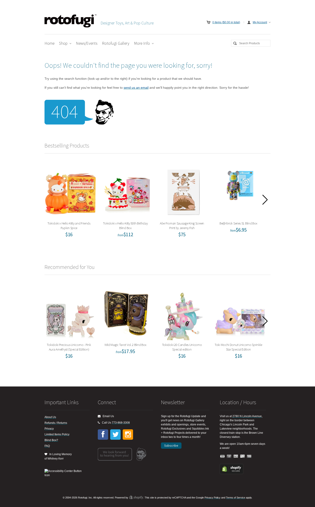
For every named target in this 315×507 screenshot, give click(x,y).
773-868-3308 (121, 422)
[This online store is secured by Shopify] (231, 473)
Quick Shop (73, 204)
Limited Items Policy (57, 434)
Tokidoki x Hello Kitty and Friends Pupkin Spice (70, 192)
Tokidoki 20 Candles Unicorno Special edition (183, 313)
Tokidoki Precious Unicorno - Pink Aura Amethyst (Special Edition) (70, 313)
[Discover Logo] (242, 456)
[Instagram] (128, 434)
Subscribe (171, 445)
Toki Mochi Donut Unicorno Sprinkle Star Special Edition (240, 313)
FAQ (47, 446)
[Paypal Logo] (236, 456)
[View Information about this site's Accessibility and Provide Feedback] (65, 473)
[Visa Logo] (222, 456)
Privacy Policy (212, 497)
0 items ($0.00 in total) (226, 22)
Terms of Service (235, 497)
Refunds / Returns (56, 422)
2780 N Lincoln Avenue (247, 416)
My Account (260, 22)
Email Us (107, 416)
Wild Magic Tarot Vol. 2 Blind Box (127, 313)
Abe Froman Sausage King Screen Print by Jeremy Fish (183, 191)
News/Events (86, 43)
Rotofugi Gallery (115, 43)
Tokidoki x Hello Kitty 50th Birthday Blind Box (127, 191)
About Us (50, 417)
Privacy (49, 428)
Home (49, 43)
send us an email (136, 87)
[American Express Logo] (249, 456)
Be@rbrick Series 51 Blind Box (240, 191)
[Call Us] (99, 422)
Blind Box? (51, 440)
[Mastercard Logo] (229, 456)
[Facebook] (103, 434)
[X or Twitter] (115, 434)
